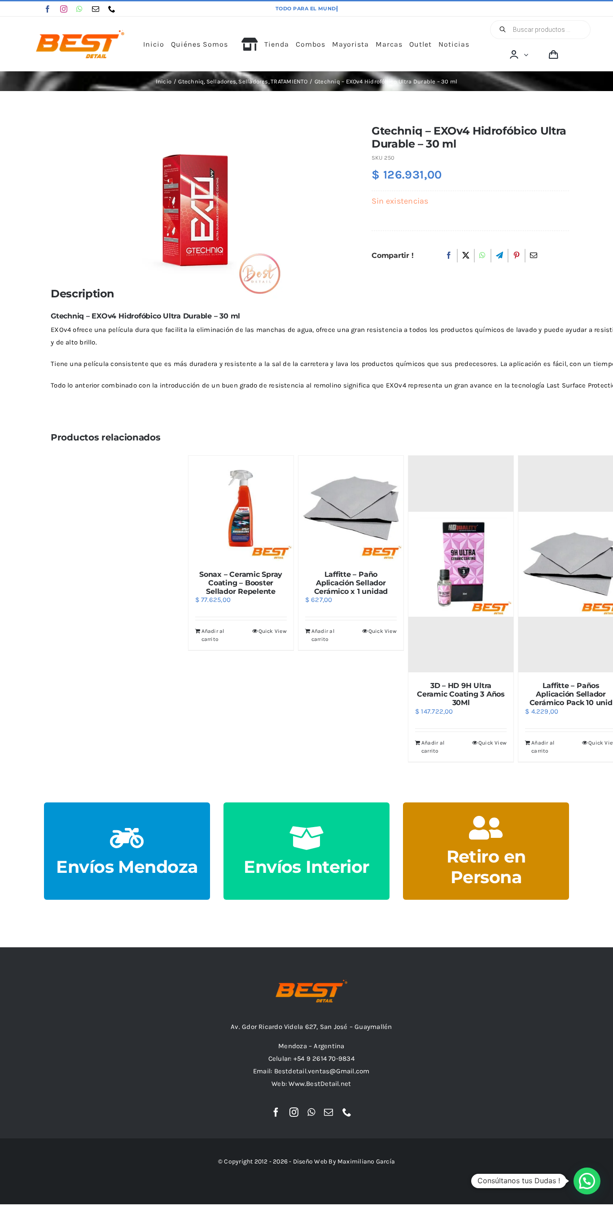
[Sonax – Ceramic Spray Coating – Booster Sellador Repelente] (240, 508)
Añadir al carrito (212, 635)
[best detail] (80, 33)
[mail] (95, 9)
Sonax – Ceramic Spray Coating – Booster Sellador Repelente (240, 583)
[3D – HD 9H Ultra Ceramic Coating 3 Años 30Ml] (460, 564)
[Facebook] (449, 255)
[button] (587, 1181)
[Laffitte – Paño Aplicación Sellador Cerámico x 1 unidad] (350, 508)
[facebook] (47, 9)
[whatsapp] (79, 9)
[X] (466, 255)
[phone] (111, 9)
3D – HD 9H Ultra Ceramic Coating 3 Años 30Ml (461, 694)
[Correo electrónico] (533, 255)
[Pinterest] (516, 255)
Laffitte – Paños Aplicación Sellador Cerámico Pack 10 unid (571, 694)
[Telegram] (499, 255)
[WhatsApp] (482, 255)
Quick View (272, 631)
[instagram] (63, 9)
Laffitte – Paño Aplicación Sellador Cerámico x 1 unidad (351, 583)
